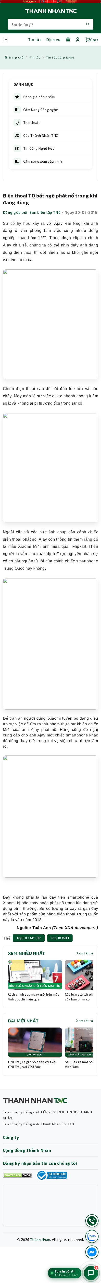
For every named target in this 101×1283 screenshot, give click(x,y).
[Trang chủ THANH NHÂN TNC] (50, 11)
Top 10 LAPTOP (28, 938)
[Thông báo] (51, 1175)
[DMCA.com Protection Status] (17, 1175)
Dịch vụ (53, 39)
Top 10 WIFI (60, 938)
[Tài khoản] (77, 39)
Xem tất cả (84, 953)
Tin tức (34, 39)
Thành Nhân (40, 1239)
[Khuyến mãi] (67, 39)
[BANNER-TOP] (50, 1)
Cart (94, 39)
